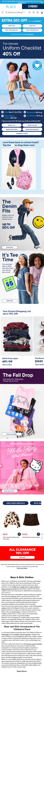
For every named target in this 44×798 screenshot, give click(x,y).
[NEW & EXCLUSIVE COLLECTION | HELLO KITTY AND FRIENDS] (22, 467)
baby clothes (34, 587)
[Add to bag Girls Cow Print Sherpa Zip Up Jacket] (19, 534)
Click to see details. (22, 568)
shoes (15, 589)
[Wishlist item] (34, 14)
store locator (16, 612)
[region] (22, 2)
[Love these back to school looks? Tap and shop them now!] (22, 143)
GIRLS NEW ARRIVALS (15, 503)
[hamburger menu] (3, 12)
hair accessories (25, 634)
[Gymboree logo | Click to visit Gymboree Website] (33, 6)
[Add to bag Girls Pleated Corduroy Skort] (38, 534)
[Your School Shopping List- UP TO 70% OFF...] (22, 312)
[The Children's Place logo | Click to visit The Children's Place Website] (11, 6)
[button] (33, 12)
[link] (29, 12)
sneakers (17, 634)
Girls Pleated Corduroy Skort (31, 537)
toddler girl (23, 587)
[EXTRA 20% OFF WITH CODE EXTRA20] (22, 20)
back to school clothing (34, 644)
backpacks (5, 634)
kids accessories (6, 589)
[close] (42, 2)
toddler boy (15, 587)
